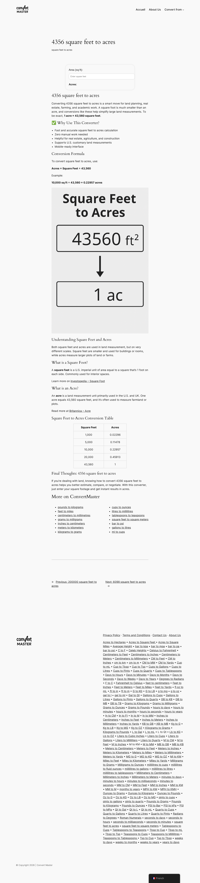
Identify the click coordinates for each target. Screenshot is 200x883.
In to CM (110, 715)
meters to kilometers (71, 527)
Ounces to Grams (114, 793)
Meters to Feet (146, 748)
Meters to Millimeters (168, 752)
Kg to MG (122, 727)
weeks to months (126, 842)
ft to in (113, 691)
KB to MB (162, 723)
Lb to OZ (108, 736)
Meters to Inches (169, 748)
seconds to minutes (158, 821)
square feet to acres (62, 49)
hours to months (126, 711)
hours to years (173, 711)
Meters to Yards (113, 756)
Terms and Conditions (136, 635)
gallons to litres (121, 527)
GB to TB (115, 703)
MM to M (110, 789)
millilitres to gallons (137, 768)
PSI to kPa (170, 805)
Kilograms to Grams (157, 727)
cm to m (134, 662)
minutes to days (171, 777)
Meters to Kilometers (116, 752)
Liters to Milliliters (126, 740)
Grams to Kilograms (137, 703)
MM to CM (123, 785)
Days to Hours (114, 674)
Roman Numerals (130, 817)
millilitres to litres (162, 768)
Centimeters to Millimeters (131, 658)
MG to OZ (161, 756)
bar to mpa (158, 646)
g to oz (175, 691)
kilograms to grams (70, 531)
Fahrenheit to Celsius (129, 683)
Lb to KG (175, 732)
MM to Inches (158, 785)
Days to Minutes (136, 674)
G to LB (150, 691)
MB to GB (163, 744)
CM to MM (148, 662)
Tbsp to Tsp (112, 834)
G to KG (137, 691)
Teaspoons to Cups (135, 834)
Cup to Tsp (138, 666)
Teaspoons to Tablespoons (120, 838)
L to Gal (137, 732)
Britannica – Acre (80, 410)
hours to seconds (150, 711)
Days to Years (147, 679)
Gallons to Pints (123, 699)
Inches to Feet (130, 719)
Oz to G (107, 797)
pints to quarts (134, 801)
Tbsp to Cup (157, 830)
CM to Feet (158, 658)
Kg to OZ (136, 727)
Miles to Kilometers (134, 760)
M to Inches (119, 744)
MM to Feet (140, 785)
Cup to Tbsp (121, 666)
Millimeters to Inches (116, 777)
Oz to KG (121, 797)
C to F (121, 650)
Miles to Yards (158, 760)
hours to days (161, 707)
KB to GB (147, 723)
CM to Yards (166, 662)
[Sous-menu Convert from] (183, 9)
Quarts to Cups (164, 809)
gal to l (107, 695)
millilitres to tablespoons (118, 772)
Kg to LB (108, 727)
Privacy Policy (111, 635)
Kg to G (175, 723)
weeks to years (149, 842)
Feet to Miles (144, 687)
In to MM (147, 715)
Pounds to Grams (157, 801)
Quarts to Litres (138, 813)
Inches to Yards (129, 723)
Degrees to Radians (171, 679)
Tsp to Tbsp (164, 838)
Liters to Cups (156, 736)
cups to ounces (121, 507)
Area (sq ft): (76, 69)
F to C (109, 683)
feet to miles (65, 511)
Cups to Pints (121, 670)
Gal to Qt (134, 695)
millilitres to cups (157, 764)
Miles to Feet (111, 760)
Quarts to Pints (160, 813)
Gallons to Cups (153, 695)
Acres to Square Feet (142, 642)
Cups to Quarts (142, 670)
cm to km (120, 662)
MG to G (131, 756)
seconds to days (155, 817)
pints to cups (167, 797)
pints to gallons (112, 801)
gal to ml (120, 695)
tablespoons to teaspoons (128, 515)
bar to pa (173, 646)
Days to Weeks (126, 679)
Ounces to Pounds (168, 793)
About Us (175, 635)
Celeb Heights (137, 650)
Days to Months (159, 674)
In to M (135, 715)
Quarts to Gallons (114, 813)
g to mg (163, 691)
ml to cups (118, 531)
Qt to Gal (120, 809)
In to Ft (123, 715)
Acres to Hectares (114, 642)
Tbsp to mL (175, 830)
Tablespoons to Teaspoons (129, 830)
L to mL (150, 732)
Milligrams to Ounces (131, 764)
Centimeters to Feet (115, 654)
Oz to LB (135, 797)
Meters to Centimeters (119, 748)
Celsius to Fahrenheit (163, 650)
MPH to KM (150, 789)
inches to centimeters (71, 523)
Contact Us (159, 635)
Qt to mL (146, 809)
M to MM (148, 744)
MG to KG (146, 756)
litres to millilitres (122, 511)
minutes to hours (113, 781)
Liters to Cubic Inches (130, 736)
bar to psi (118, 523)
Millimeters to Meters (145, 777)
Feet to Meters (123, 687)
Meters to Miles (142, 752)
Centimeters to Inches (144, 654)
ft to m (125, 691)
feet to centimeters (158, 683)
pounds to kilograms (70, 507)
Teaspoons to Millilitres (165, 834)
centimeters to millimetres (74, 515)
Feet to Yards (163, 687)
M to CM (168, 740)
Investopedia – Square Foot (88, 381)
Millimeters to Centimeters (153, 772)
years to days (170, 842)
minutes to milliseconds (142, 781)
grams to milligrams (70, 519)
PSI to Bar (154, 805)
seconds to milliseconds (128, 821)
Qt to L (133, 809)
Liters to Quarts (150, 740)
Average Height (122, 646)
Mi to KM (175, 756)
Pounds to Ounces (133, 805)
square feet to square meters (130, 519)
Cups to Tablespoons (168, 670)
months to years (130, 789)
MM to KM (176, 785)
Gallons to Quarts (147, 699)
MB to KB (178, 744)
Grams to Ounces (114, 707)
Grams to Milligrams (165, 703)
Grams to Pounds (139, 707)
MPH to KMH (168, 789)
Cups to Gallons (158, 666)
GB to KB (166, 699)
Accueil (140, 9)
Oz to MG (150, 797)
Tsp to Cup (147, 838)
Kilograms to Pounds (116, 732)
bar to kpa (141, 646)
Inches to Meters (152, 719)
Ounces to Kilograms (141, 793)
